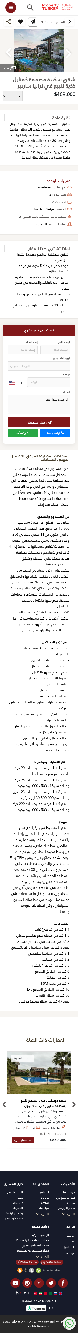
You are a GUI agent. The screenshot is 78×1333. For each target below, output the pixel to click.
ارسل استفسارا (37, 422)
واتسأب (21, 433)
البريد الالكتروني (61, 358)
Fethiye (44, 1203)
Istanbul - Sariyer (44, 209)
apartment (45, 187)
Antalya (44, 1208)
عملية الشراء (15, 1203)
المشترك (41, 224)
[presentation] (4, 1105)
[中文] (44, 1293)
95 (20, 216)
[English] (59, 1293)
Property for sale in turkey (32, 1240)
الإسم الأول (64, 342)
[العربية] (49, 1293)
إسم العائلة (32, 342)
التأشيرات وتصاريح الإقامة (14, 1210)
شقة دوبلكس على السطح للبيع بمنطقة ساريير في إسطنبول (43, 1103)
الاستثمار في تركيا (15, 1195)
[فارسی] (39, 1293)
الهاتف (66, 374)
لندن (71, 1241)
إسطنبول (43, 1192)
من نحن (70, 1235)
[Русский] (54, 1293)
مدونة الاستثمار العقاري (35, 1245)
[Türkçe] (34, 1293)
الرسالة (66, 392)
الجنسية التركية (40, 1235)
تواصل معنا (53, 433)
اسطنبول (68, 1247)
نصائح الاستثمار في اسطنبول (32, 1250)
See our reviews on (39, 1300)
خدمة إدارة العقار (14, 1218)
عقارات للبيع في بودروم (65, 1200)
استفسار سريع (23, 1140)
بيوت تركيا (69, 1192)
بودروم (45, 1197)
